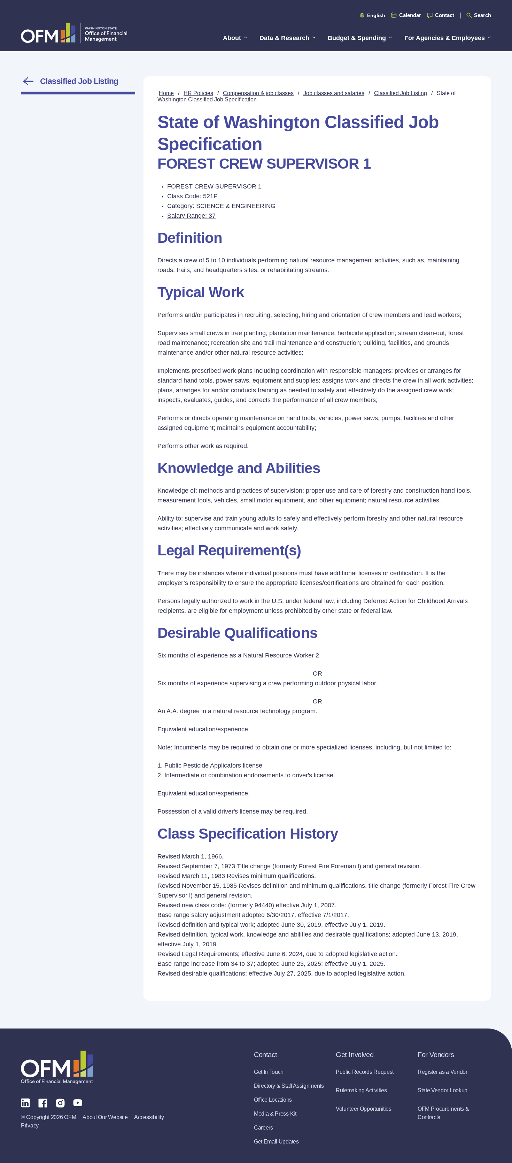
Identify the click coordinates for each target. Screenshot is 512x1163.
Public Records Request (365, 1072)
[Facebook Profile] (42, 1102)
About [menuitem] (232, 37)
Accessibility (149, 1117)
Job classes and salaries (333, 93)
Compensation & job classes (258, 93)
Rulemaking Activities (361, 1090)
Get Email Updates (276, 1142)
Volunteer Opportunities (363, 1109)
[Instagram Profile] (60, 1102)
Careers (263, 1128)
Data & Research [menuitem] (284, 37)
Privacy (30, 1126)
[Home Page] (57, 1067)
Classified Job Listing (79, 81)
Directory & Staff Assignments (289, 1086)
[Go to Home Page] (74, 32)
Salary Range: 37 (191, 215)
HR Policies (198, 93)
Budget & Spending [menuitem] (357, 37)
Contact (444, 15)
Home (166, 93)
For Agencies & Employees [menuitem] (444, 37)
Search (482, 15)
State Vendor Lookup (442, 1090)
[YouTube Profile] (77, 1102)
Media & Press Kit (275, 1114)
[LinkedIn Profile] (25, 1102)
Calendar (410, 15)
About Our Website (105, 1117)
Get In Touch (269, 1072)
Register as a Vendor (442, 1072)
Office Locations (273, 1100)
